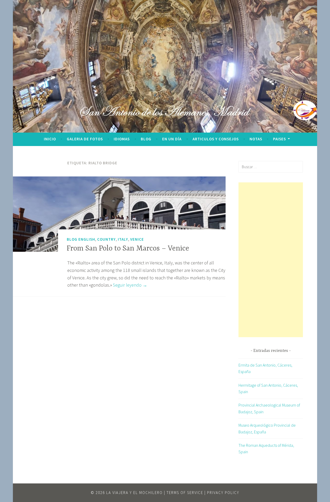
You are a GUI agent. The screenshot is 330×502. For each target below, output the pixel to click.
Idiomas (122, 138)
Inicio (50, 138)
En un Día (172, 138)
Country (106, 239)
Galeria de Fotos (85, 138)
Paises (279, 138)
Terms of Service (185, 492)
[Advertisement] (270, 259)
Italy (123, 239)
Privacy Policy (223, 492)
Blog (146, 138)
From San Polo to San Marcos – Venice (128, 249)
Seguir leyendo (130, 285)
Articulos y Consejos (216, 138)
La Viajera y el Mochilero (134, 492)
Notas (256, 138)
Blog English (81, 239)
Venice (137, 239)
